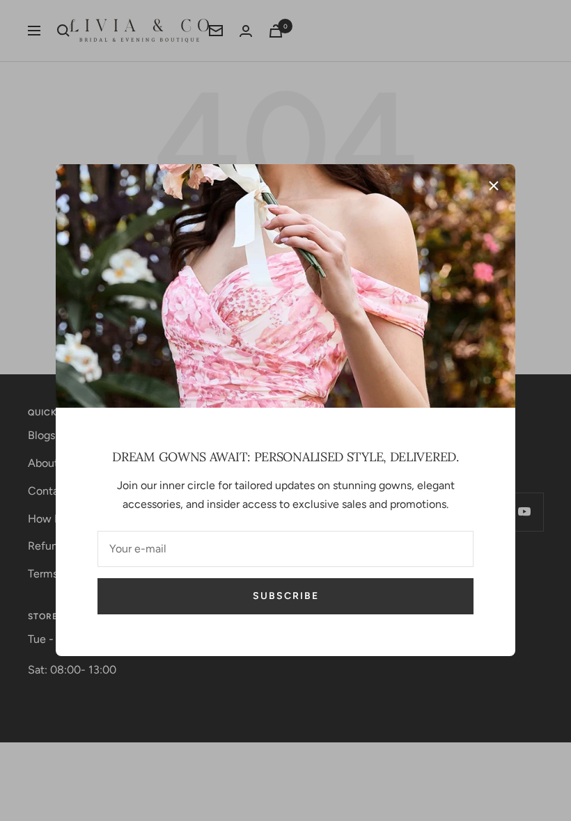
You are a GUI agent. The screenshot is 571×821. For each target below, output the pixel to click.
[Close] (494, 186)
